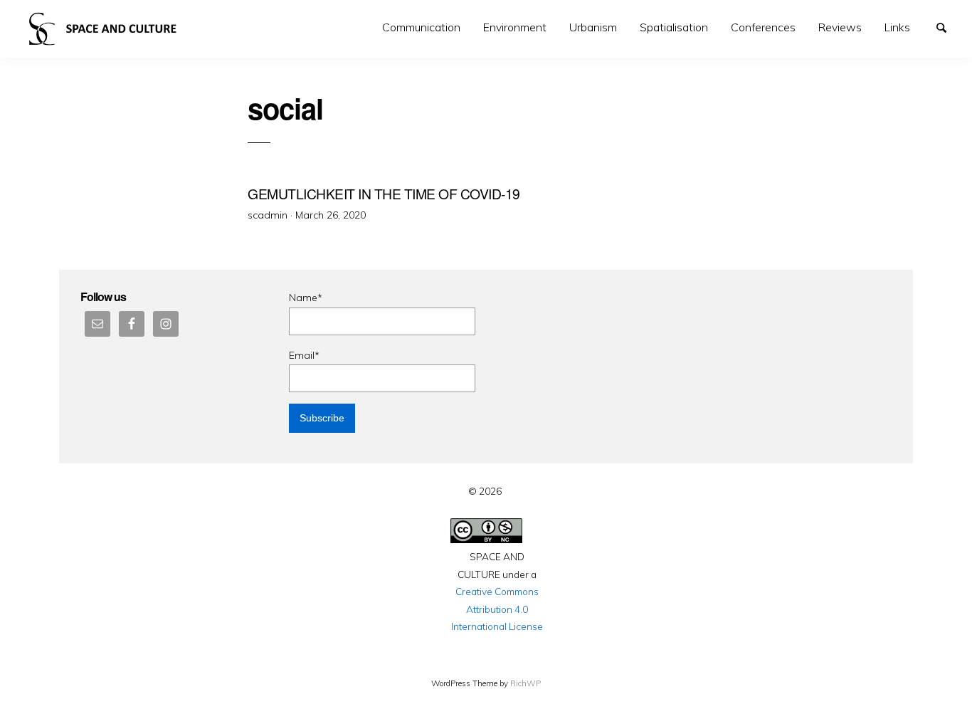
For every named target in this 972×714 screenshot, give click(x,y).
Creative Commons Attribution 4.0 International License (497, 608)
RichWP (525, 683)
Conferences (763, 27)
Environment (514, 27)
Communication (421, 27)
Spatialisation (674, 27)
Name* (305, 297)
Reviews (840, 27)
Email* (304, 355)
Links (897, 27)
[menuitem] (421, 27)
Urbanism (593, 27)
